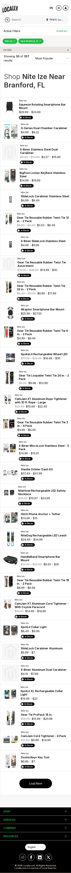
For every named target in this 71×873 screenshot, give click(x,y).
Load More (35, 783)
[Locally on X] (48, 857)
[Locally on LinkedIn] (39, 857)
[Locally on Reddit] (22, 857)
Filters (7, 50)
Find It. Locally (57, 19)
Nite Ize (9, 41)
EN (51, 7)
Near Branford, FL (30, 41)
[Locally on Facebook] (31, 857)
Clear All (62, 31)
